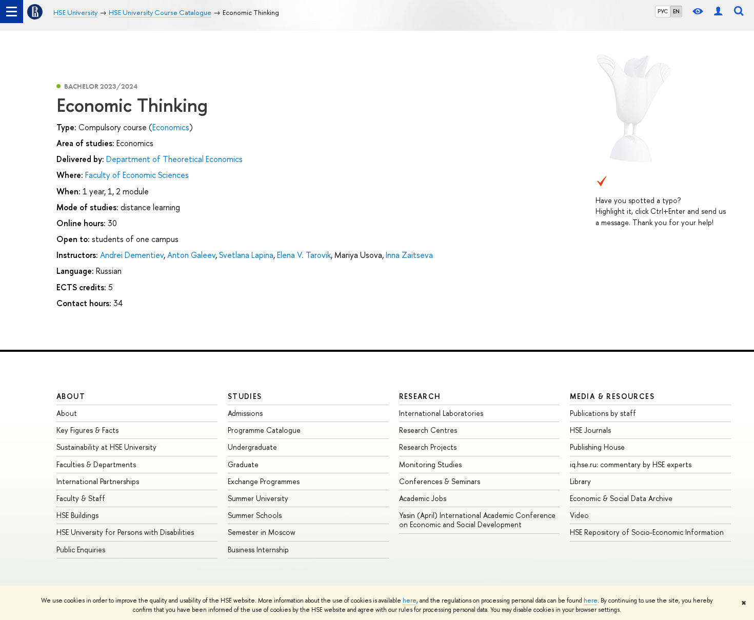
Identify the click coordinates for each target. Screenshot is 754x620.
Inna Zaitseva (409, 255)
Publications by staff (603, 413)
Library (580, 481)
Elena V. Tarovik (304, 255)
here (409, 600)
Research (420, 396)
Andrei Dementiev (132, 255)
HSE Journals (590, 430)
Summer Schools (255, 515)
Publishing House (597, 447)
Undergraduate (252, 447)
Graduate (243, 464)
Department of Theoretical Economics (174, 159)
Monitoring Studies (430, 464)
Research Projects (428, 447)
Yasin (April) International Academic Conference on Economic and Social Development (477, 519)
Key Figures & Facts (87, 430)
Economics (170, 127)
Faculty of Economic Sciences (137, 175)
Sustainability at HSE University (106, 447)
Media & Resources (612, 396)
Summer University (258, 498)
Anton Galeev (191, 255)
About (70, 396)
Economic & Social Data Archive (621, 498)
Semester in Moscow (261, 532)
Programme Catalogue (264, 430)
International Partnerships (97, 481)
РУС (663, 11)
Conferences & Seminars (439, 481)
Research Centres (428, 430)
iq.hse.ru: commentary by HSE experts (630, 464)
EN (676, 11)
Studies (245, 396)
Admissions (245, 413)
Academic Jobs (422, 498)
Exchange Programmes (264, 481)
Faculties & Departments (96, 464)
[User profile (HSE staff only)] (718, 11)
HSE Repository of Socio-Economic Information (647, 532)
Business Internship (258, 549)
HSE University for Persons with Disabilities (125, 532)
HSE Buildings (77, 515)
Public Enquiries (80, 549)
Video (579, 515)
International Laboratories (441, 413)
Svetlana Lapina (246, 255)
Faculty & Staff (80, 498)
